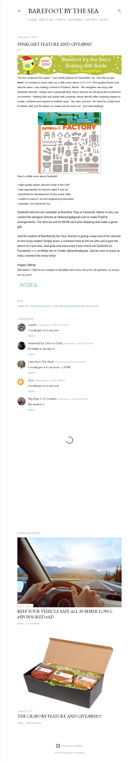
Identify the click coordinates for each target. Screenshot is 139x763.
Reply (31, 335)
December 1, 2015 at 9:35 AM (78, 343)
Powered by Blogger (72, 745)
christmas (34, 306)
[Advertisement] (69, 497)
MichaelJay (79, 752)
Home (32, 19)
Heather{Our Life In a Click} (45, 343)
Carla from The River (41, 361)
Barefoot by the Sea (63, 11)
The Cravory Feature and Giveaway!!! (59, 716)
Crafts (60, 19)
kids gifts (75, 306)
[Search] (119, 10)
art (26, 306)
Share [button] (20, 300)
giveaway (46, 306)
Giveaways (75, 19)
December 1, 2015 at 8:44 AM (54, 325)
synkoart (94, 306)
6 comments (32, 623)
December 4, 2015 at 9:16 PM (73, 399)
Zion (31, 380)
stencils (85, 306)
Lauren (32, 324)
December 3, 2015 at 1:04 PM (70, 362)
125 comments (33, 722)
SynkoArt (85, 82)
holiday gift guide (61, 306)
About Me (46, 19)
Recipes (91, 19)
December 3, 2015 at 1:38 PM (50, 380)
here (34, 250)
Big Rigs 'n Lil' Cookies (42, 398)
